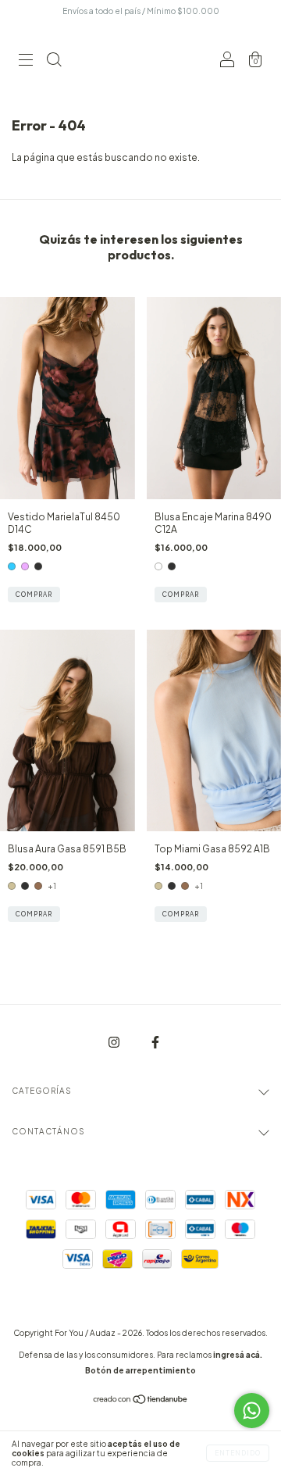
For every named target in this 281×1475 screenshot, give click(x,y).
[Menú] (26, 62)
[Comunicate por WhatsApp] (251, 1410)
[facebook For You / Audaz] (155, 1042)
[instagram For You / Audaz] (115, 1042)
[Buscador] (54, 62)
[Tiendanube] (141, 1401)
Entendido (238, 1453)
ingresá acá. (237, 1354)
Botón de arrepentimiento (140, 1370)
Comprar (34, 594)
